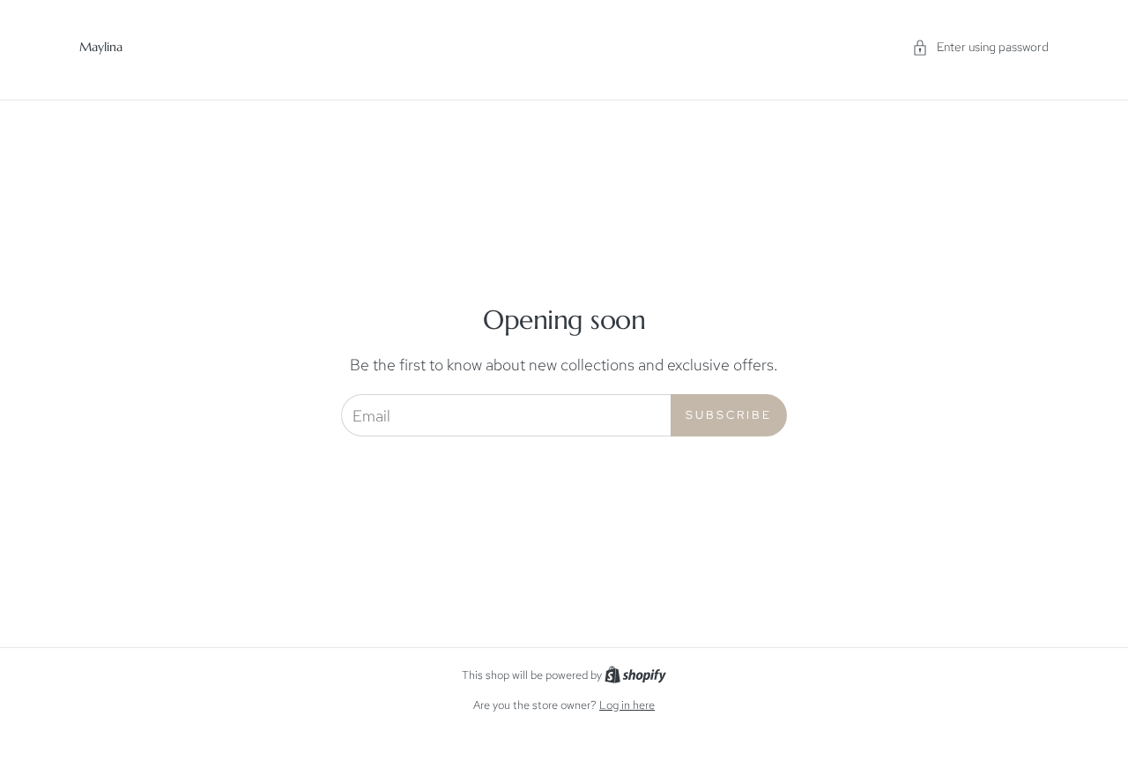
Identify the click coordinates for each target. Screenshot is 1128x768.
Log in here (627, 704)
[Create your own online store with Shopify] (635, 674)
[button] (980, 47)
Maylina (100, 47)
